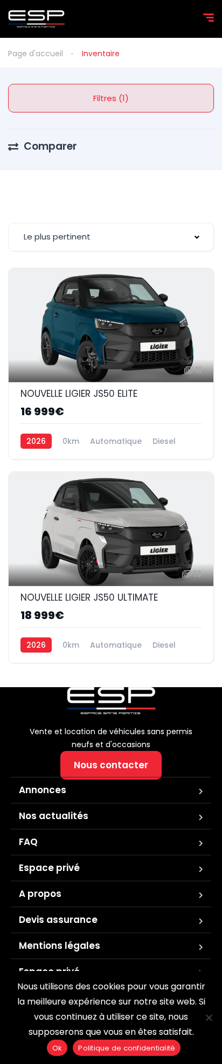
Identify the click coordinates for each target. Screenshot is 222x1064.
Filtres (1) (111, 98)
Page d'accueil (35, 53)
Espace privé (49, 867)
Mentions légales (59, 945)
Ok (57, 1048)
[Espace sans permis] (36, 19)
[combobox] (111, 237)
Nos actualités (53, 815)
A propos (40, 893)
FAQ (28, 841)
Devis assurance (58, 919)
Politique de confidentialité (126, 1048)
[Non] (208, 1017)
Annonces (42, 789)
